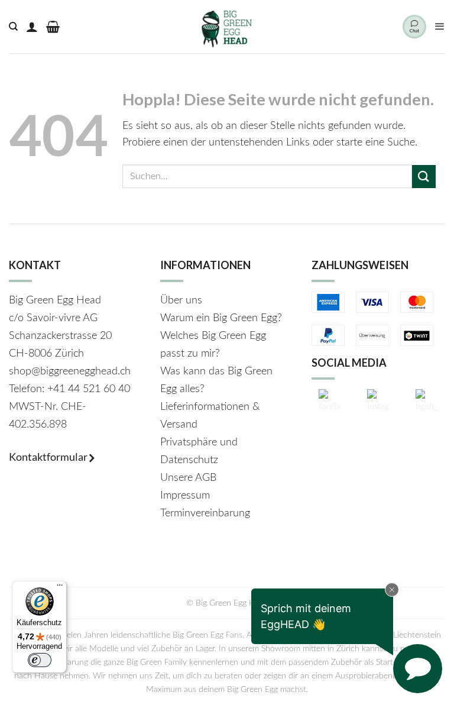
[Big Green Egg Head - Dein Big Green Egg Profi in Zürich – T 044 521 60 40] (227, 26)
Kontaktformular (49, 456)
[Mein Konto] (32, 27)
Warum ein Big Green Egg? (221, 318)
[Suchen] (13, 26)
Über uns (181, 300)
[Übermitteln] (424, 176)
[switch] (39, 660)
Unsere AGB (188, 478)
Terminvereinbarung (205, 513)
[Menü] (439, 26)
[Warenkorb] (53, 27)
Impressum (185, 495)
